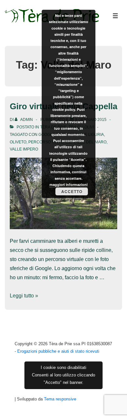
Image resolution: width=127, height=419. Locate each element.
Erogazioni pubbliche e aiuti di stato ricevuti (58, 351)
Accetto (71, 191)
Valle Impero (24, 149)
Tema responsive (60, 399)
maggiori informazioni (68, 184)
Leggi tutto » (24, 295)
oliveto (18, 142)
